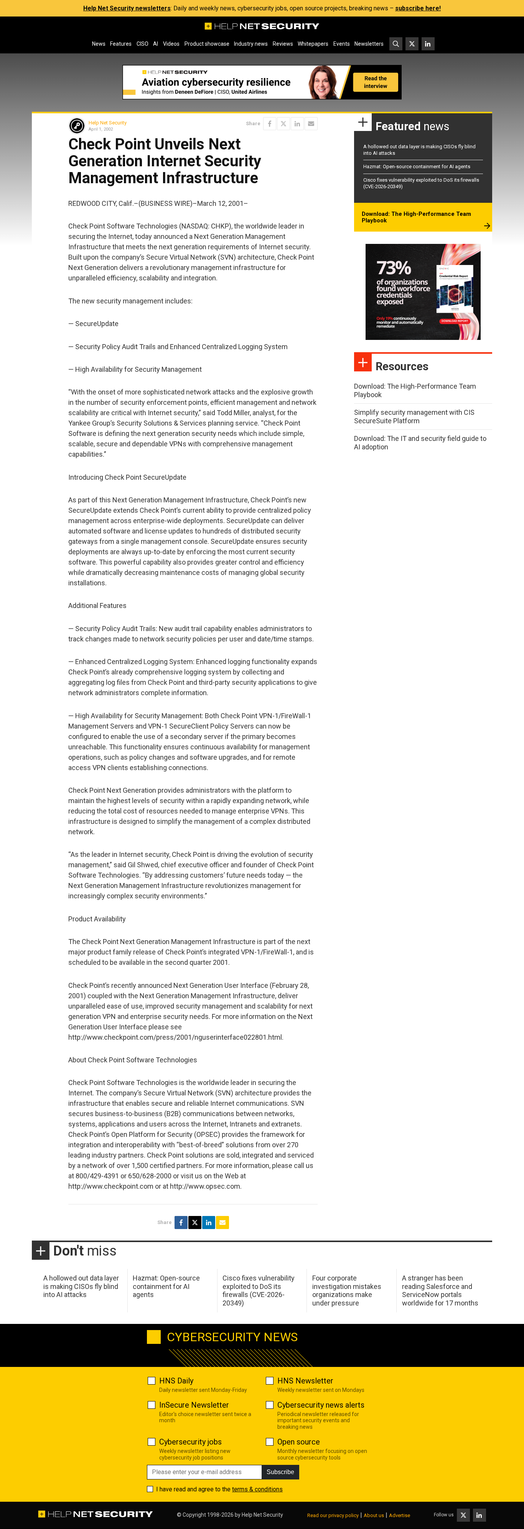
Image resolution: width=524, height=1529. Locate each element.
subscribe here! (418, 8)
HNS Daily (176, 1380)
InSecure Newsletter (194, 1405)
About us (374, 1515)
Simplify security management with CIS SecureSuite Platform (414, 416)
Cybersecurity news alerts (320, 1405)
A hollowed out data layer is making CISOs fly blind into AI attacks (81, 1286)
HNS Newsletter (305, 1380)
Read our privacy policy (333, 1515)
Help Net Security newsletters (127, 8)
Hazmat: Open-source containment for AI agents (416, 166)
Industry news (251, 44)
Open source (298, 1441)
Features (121, 44)
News (98, 44)
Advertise (399, 1515)
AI (155, 44)
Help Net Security (108, 123)
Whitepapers (313, 44)
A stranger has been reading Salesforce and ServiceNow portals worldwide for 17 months (440, 1290)
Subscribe (280, 1472)
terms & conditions (257, 1489)
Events (341, 44)
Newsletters (369, 44)
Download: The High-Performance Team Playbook (416, 217)
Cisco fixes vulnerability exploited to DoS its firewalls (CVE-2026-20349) (258, 1290)
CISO (142, 44)
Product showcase (207, 44)
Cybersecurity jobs (190, 1441)
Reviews (283, 44)
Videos (171, 44)
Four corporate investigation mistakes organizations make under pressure (346, 1290)
